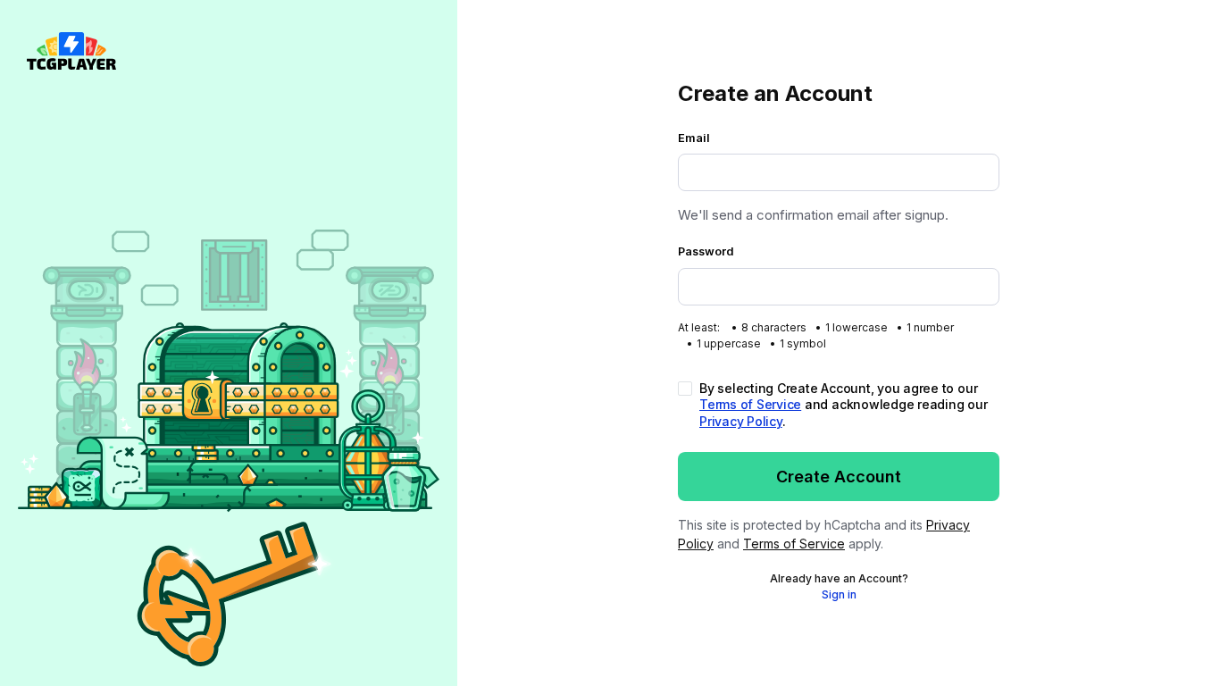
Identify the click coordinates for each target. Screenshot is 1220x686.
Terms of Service (750, 404)
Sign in (839, 594)
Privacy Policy (740, 421)
